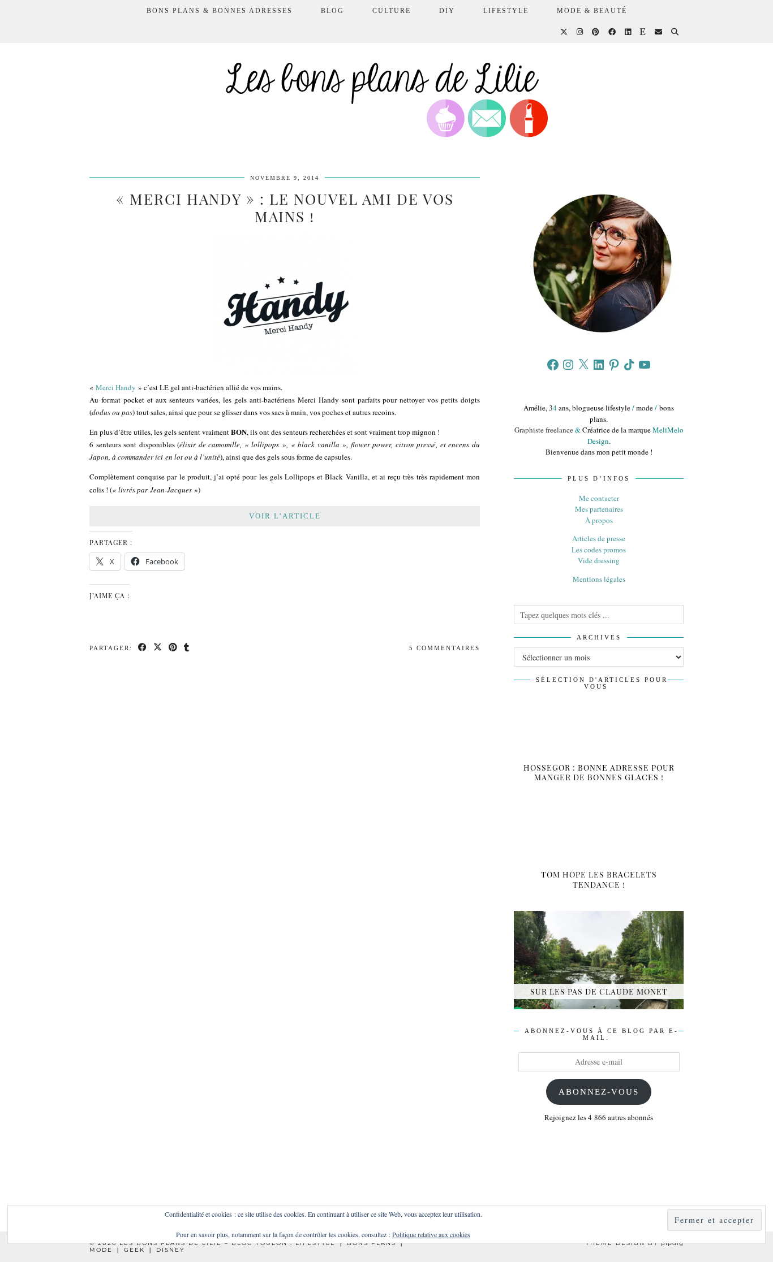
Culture (391, 11)
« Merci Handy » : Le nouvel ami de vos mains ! (285, 207)
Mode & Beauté (592, 11)
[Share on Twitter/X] (158, 648)
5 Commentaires (444, 648)
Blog (332, 11)
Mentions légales (599, 579)
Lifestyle (506, 11)
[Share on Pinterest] (173, 648)
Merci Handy (116, 387)
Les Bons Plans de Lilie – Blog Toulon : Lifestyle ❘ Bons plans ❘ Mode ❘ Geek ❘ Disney (247, 1246)
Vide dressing (599, 560)
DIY (447, 11)
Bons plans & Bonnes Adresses (220, 11)
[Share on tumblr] (187, 648)
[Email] (659, 32)
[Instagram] (580, 32)
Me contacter (599, 498)
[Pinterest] (596, 32)
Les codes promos (599, 549)
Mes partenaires (599, 509)
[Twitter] (564, 32)
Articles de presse (598, 538)
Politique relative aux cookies (431, 1234)
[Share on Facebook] (143, 648)
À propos (599, 520)
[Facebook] (612, 32)
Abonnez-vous (599, 1091)
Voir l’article (285, 516)
